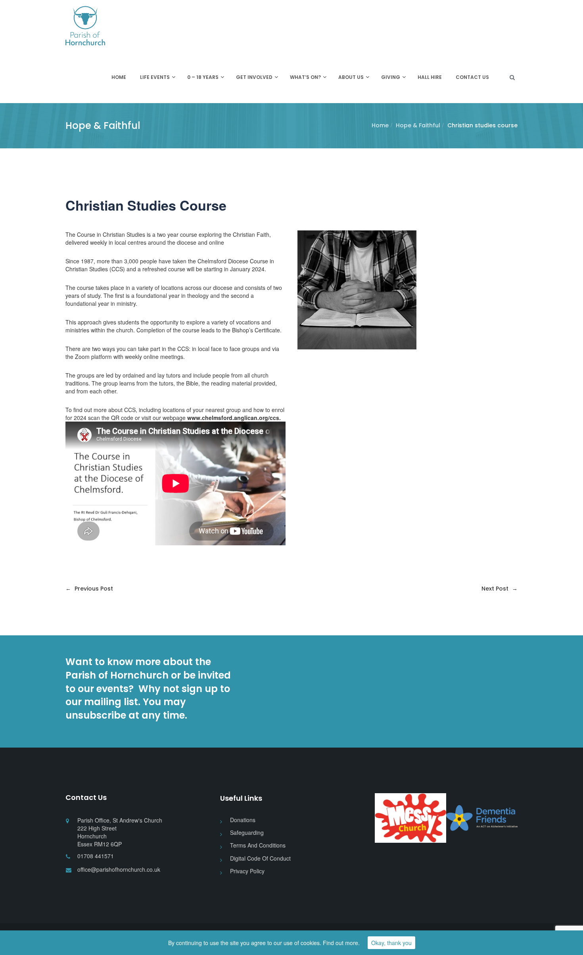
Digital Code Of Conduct (260, 858)
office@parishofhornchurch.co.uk (118, 869)
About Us (351, 77)
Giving (390, 77)
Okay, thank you (391, 943)
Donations (242, 820)
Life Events (155, 77)
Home (118, 77)
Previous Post (89, 589)
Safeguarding (247, 832)
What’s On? (305, 77)
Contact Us (472, 77)
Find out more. (341, 943)
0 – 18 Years (203, 77)
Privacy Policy (247, 871)
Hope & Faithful (418, 125)
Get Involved (254, 77)
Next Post (499, 589)
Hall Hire (430, 77)
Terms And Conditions (258, 845)
